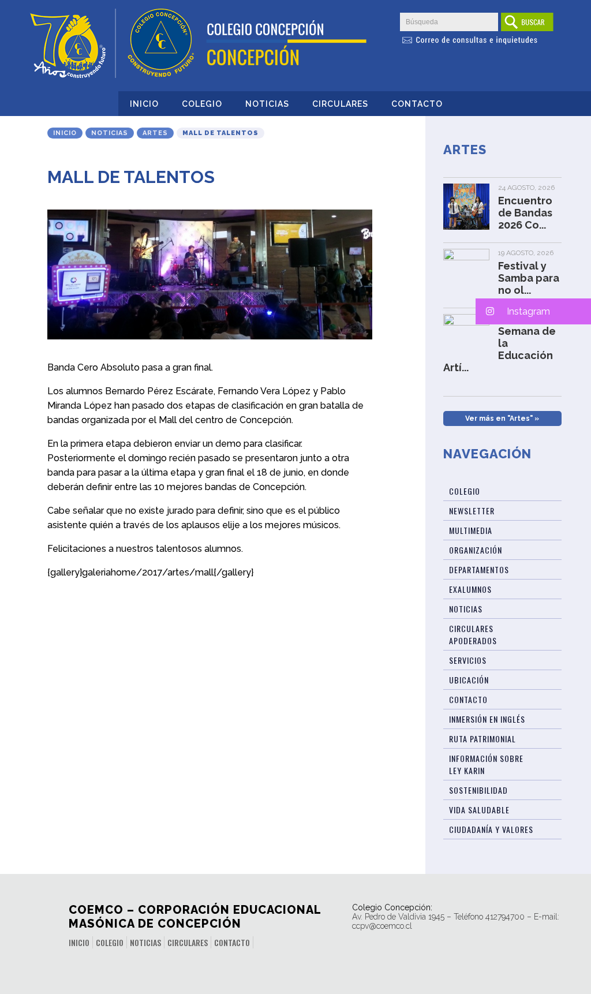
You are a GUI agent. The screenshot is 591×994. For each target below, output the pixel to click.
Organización (475, 550)
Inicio (144, 104)
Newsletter (472, 511)
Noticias (267, 104)
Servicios (468, 660)
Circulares (340, 104)
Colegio (202, 104)
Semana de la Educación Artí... (499, 349)
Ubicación (469, 680)
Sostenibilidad (478, 790)
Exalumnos (470, 589)
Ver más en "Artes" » (502, 418)
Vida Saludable (479, 810)
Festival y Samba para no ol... (528, 278)
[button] (533, 311)
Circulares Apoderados (473, 634)
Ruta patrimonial (482, 739)
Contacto (417, 104)
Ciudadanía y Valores (491, 829)
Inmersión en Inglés (487, 719)
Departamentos (479, 569)
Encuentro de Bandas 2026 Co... (525, 213)
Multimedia (470, 530)
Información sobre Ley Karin (486, 764)
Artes (155, 133)
